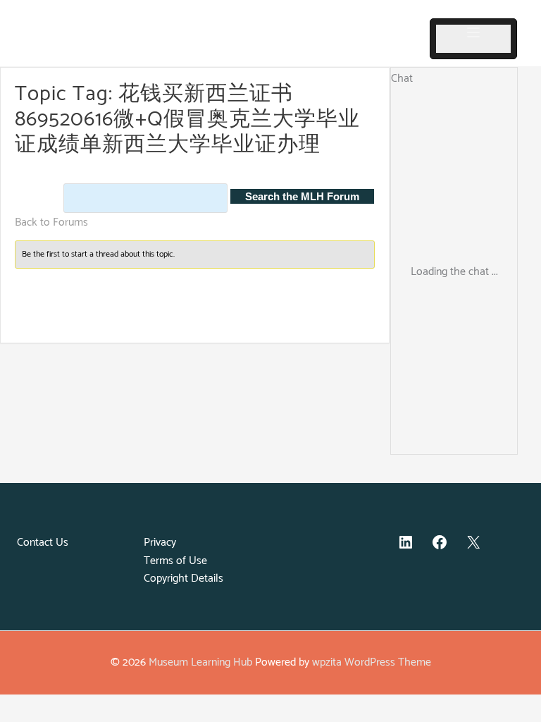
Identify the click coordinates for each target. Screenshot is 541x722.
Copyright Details (183, 578)
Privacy (160, 542)
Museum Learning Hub (200, 662)
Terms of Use (175, 560)
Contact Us (42, 542)
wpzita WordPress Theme (371, 662)
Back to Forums (51, 222)
